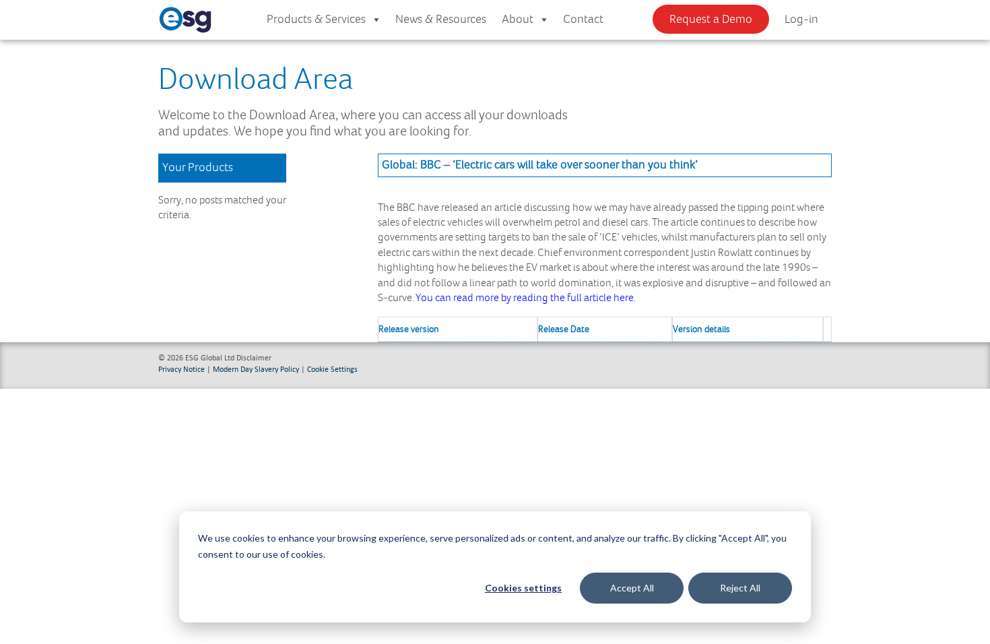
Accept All (632, 587)
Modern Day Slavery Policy (256, 369)
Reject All (740, 587)
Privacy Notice (181, 369)
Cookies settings (523, 587)
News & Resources (440, 19)
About (517, 19)
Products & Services (316, 19)
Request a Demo (710, 19)
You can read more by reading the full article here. (528, 298)
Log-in (801, 19)
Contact (583, 19)
